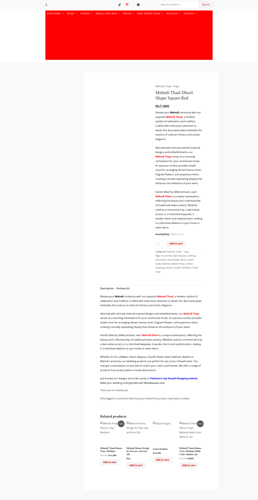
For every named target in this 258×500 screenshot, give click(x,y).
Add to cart (176, 243)
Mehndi (127, 13)
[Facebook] (134, 4)
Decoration (160, 259)
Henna (183, 259)
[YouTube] (123, 4)
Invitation (85, 13)
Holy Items (189, 13)
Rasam (169, 267)
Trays (158, 271)
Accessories (172, 13)
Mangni (71, 13)
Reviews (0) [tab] (122, 288)
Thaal (195, 267)
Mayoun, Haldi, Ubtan (106, 13)
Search (206, 4)
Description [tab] (107, 288)
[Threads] (138, 4)
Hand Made (173, 259)
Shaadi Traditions (182, 267)
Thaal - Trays (172, 86)
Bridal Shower (54, 13)
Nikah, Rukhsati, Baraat (148, 13)
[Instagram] (131, 4)
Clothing (191, 255)
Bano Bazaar (180, 255)
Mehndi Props (178, 263)
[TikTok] (120, 4)
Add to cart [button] (109, 462)
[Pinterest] (127, 4)
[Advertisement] (129, 39)
